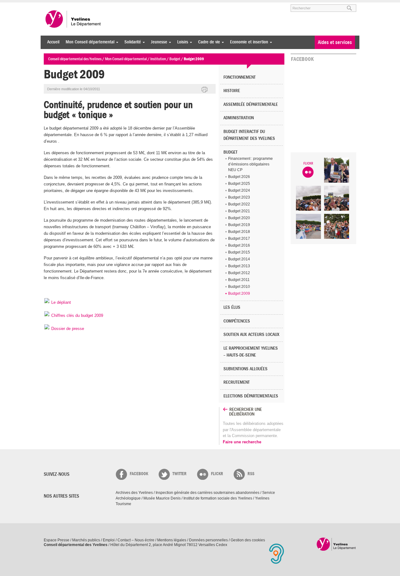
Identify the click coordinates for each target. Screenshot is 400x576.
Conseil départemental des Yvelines (73, 19)
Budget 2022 (239, 204)
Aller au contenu (82, 5)
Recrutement (236, 382)
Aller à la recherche (116, 5)
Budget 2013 (239, 266)
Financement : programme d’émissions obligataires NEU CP (250, 164)
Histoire (231, 90)
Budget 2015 (239, 252)
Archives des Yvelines (134, 492)
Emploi (109, 540)
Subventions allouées (245, 369)
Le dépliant (60, 302)
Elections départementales (250, 396)
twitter (179, 474)
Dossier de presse (67, 328)
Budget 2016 (239, 245)
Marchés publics (86, 540)
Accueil (53, 42)
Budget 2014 (239, 259)
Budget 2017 (239, 238)
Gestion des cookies (248, 540)
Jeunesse (157, 42)
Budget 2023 (239, 197)
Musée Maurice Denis (162, 498)
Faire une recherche (242, 442)
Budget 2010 (239, 286)
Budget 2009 (239, 293)
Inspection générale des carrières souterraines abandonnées (207, 492)
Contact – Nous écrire (136, 540)
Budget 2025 (239, 183)
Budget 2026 (239, 177)
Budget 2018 (239, 231)
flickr (217, 474)
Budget (230, 152)
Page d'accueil (336, 544)
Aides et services (335, 42)
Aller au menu (52, 5)
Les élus (231, 307)
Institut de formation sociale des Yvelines (217, 498)
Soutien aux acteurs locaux (251, 334)
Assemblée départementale (250, 104)
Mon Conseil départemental (88, 42)
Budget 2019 (239, 225)
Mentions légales (171, 540)
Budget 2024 (239, 190)
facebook (139, 474)
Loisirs (181, 42)
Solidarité (131, 42)
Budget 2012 (239, 273)
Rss (251, 474)
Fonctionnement (239, 77)
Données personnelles (208, 540)
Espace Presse (56, 540)
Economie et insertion (247, 42)
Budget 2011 (239, 280)
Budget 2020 (239, 218)
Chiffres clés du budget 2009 (76, 315)
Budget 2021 (239, 211)
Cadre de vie (207, 42)
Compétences (236, 321)
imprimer (205, 90)
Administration (238, 118)
